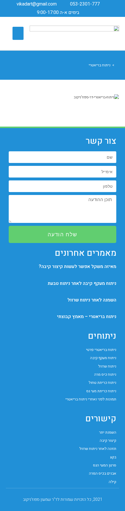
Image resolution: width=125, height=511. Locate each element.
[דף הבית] (117, 65)
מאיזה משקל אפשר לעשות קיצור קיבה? (77, 266)
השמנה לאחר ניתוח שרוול (91, 300)
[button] (18, 33)
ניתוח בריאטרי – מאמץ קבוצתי (86, 316)
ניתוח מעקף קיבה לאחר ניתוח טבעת (82, 283)
